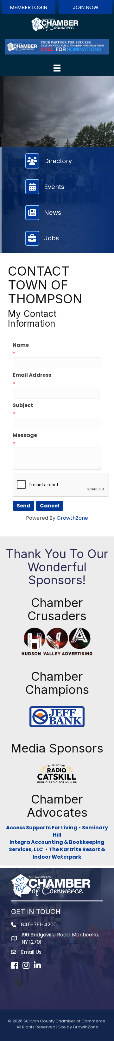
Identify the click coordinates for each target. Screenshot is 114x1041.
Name (21, 345)
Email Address (32, 375)
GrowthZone (72, 518)
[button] (28, 7)
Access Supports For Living (41, 827)
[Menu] (57, 68)
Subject (23, 405)
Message (25, 435)
